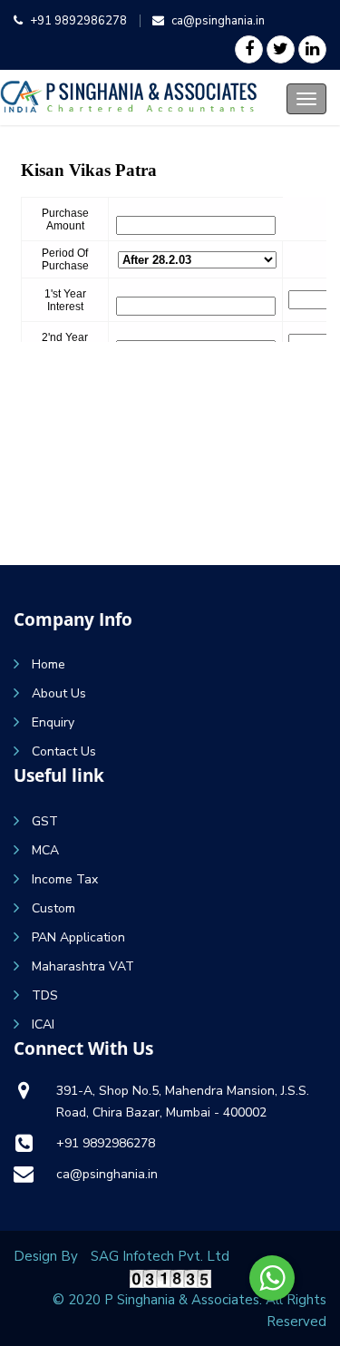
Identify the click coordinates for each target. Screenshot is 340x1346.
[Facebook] (249, 49)
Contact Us (64, 751)
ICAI (43, 1024)
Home (48, 664)
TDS (45, 995)
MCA (45, 850)
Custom (53, 908)
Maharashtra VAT (83, 966)
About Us (59, 693)
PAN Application (78, 937)
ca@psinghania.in (218, 21)
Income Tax (65, 879)
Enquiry (53, 722)
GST (45, 821)
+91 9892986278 (78, 21)
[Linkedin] (312, 49)
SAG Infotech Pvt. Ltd (160, 1256)
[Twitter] (281, 49)
